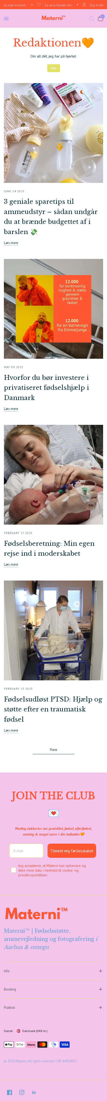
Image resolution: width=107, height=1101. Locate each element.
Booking (10, 989)
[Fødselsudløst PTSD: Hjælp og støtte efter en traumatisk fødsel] (53, 630)
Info (7, 971)
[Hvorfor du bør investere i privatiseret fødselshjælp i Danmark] (53, 309)
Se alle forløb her (55, 5)
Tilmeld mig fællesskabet (71, 850)
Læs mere (11, 243)
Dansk (8, 1031)
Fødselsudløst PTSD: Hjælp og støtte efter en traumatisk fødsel (53, 709)
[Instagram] (22, 1092)
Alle (54, 68)
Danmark (35, 1031)
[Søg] (92, 18)
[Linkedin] (34, 1092)
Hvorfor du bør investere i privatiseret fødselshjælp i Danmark (46, 388)
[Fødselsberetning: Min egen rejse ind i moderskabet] (53, 475)
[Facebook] (9, 1092)
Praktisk (9, 1007)
